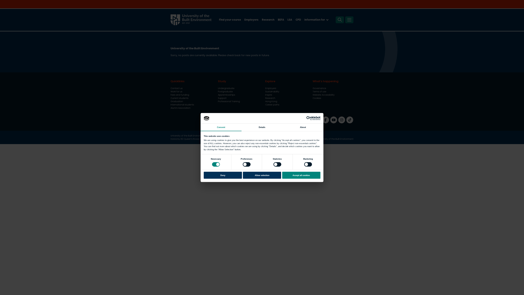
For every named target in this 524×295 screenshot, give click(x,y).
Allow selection (262, 175)
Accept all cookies (301, 175)
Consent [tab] (221, 127)
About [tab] (303, 127)
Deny (222, 175)
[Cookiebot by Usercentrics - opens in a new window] (308, 118)
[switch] (247, 164)
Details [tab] (262, 127)
